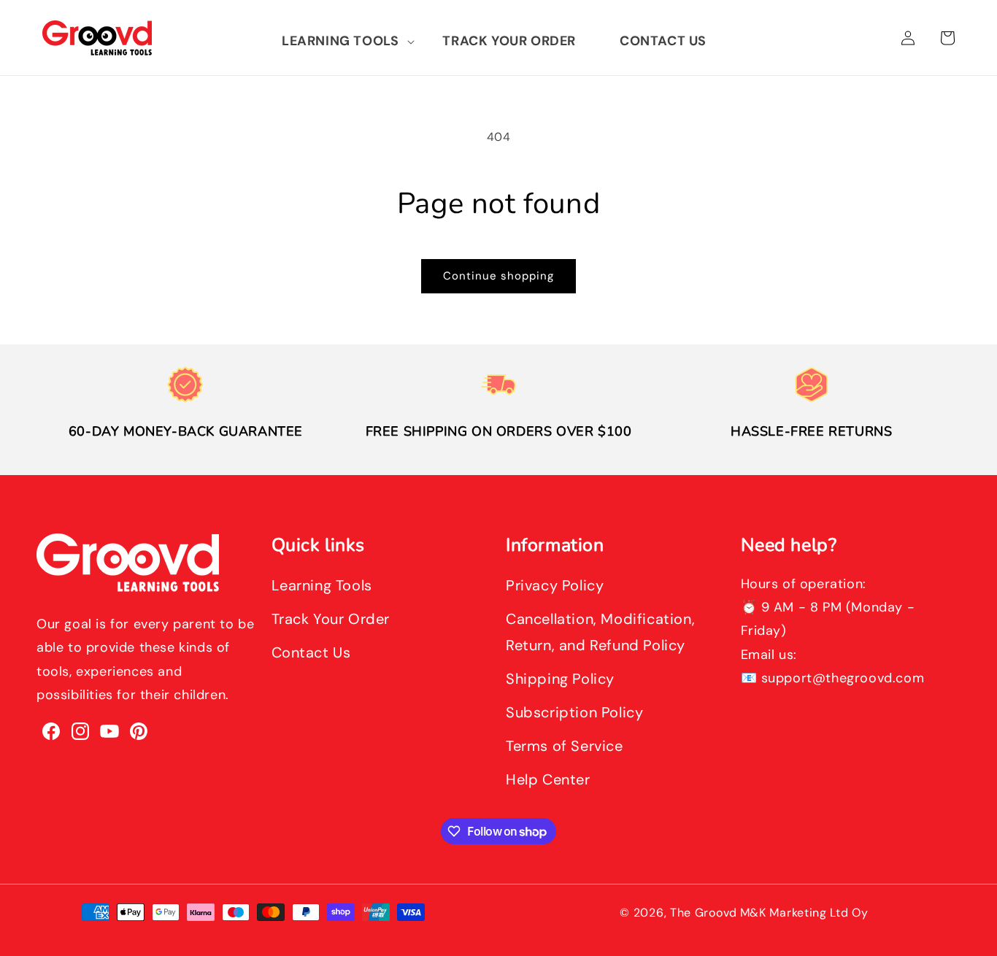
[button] (340, 41)
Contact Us (311, 652)
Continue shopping (498, 276)
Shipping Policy (560, 678)
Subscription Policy (574, 712)
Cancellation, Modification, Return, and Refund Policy (600, 632)
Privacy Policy (555, 585)
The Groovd (703, 912)
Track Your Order (331, 618)
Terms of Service (564, 745)
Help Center (548, 779)
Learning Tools (322, 585)
